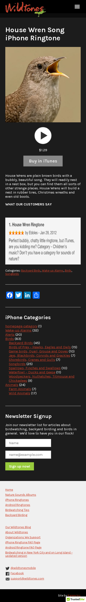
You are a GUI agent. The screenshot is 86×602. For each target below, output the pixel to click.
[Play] (43, 135)
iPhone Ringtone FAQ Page (22, 542)
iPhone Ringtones (17, 499)
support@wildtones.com (27, 578)
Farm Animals (20, 389)
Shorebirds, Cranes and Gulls (32, 360)
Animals (11, 385)
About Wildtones (16, 532)
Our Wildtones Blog (18, 527)
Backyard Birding (16, 515)
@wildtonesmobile (23, 568)
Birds (68, 270)
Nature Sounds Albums (20, 494)
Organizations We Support (23, 537)
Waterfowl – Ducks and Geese (32, 372)
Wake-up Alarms (53, 270)
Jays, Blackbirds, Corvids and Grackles (39, 355)
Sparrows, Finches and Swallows (35, 368)
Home (9, 489)
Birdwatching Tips (17, 510)
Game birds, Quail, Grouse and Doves (38, 351)
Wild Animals (19, 393)
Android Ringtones (17, 505)
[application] (43, 135)
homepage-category (21, 326)
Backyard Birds (31, 270)
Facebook (17, 573)
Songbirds (12, 274)
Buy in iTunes (43, 161)
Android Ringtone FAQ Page (23, 547)
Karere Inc (74, 595)
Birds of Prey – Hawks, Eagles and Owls (40, 347)
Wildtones (26, 9)
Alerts (10, 334)
